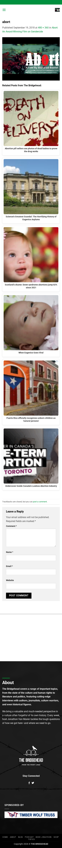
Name (9, 552)
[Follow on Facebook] (29, 783)
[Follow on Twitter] (33, 783)
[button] (4, 9)
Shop (56, 837)
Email (9, 566)
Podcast (29, 837)
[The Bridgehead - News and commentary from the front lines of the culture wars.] (31, 10)
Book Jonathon (44, 837)
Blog (20, 837)
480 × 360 (43, 27)
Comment (11, 526)
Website (10, 580)
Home (5, 837)
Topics (31, 839)
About (13, 837)
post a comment (40, 502)
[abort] (31, 58)
